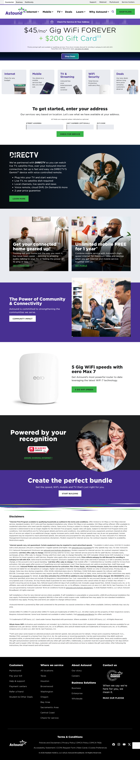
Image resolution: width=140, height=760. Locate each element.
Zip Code (101, 123)
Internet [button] (31, 11)
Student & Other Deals (21, 697)
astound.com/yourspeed (82, 548)
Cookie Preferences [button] (98, 748)
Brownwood (46, 686)
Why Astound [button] (98, 11)
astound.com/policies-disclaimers (57, 550)
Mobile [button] (47, 11)
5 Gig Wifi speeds (84, 389)
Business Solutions (84, 682)
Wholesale (77, 698)
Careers (76, 676)
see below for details (82, 48)
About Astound (82, 665)
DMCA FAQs (96, 742)
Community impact (22, 319)
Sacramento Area (49, 707)
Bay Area (45, 702)
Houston (44, 681)
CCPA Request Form (66, 748)
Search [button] (112, 12)
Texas (43, 676)
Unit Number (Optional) (78, 123)
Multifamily (29, 2)
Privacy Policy (68, 742)
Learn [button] (79, 11)
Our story (77, 670)
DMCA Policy (83, 742)
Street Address (33, 123)
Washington (46, 691)
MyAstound (114, 2)
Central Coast (47, 712)
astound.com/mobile (21, 576)
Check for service (49, 718)
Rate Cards (82, 748)
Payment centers (18, 686)
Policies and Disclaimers (50, 742)
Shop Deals (70, 56)
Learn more (21, 198)
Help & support (17, 681)
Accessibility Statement (44, 748)
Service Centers (128, 2)
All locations (46, 670)
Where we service (51, 665)
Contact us (110, 665)
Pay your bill (15, 676)
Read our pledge (113, 698)
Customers (16, 665)
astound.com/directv (85, 614)
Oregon (44, 697)
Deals (68, 11)
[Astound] (16, 12)
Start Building (70, 493)
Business (19, 2)
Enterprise (77, 693)
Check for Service (70, 134)
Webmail (102, 2)
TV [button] (59, 11)
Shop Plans (125, 12)
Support (93, 2)
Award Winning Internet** (38, 458)
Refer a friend (16, 691)
